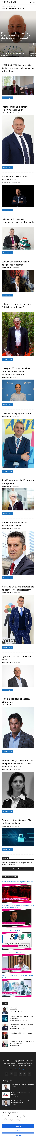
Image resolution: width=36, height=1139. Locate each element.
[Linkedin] (15, 1074)
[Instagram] (11, 1073)
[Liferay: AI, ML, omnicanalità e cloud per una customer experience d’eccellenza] (18, 390)
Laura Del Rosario (6, 182)
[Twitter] (24, 1074)
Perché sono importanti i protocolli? (11, 930)
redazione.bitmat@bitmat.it (21, 1069)
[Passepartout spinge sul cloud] (18, 443)
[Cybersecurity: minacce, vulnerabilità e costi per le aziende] (18, 238)
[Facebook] (6, 1074)
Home (3, 6)
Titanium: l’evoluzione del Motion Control (13, 953)
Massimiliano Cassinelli (7, 40)
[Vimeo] (29, 1074)
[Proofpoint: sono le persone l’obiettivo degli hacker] (18, 139)
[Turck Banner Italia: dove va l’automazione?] (6, 1087)
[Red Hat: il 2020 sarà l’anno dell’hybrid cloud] (18, 196)
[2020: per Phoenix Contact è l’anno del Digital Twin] (14, 54)
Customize (18, 1130)
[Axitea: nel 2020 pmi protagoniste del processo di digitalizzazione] (18, 619)
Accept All (18, 1126)
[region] (18, 1124)
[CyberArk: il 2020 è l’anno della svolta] (18, 676)
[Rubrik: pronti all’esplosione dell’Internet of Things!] (18, 553)
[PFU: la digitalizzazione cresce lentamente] (18, 727)
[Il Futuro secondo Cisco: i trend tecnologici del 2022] (6, 1095)
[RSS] (20, 1074)
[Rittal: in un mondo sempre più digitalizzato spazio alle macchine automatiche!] (18, 85)
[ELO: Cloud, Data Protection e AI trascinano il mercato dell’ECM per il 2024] (6, 1103)
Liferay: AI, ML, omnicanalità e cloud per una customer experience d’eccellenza (16, 371)
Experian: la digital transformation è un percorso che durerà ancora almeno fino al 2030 (18, 763)
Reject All (18, 1135)
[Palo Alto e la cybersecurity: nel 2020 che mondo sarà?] (18, 334)
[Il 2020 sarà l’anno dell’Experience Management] (18, 499)
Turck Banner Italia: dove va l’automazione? (22, 1084)
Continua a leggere (7, 98)
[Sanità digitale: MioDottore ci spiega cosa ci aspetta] (18, 281)
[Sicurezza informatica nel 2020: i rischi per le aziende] (18, 837)
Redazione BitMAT (6, 73)
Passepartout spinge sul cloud (16, 413)
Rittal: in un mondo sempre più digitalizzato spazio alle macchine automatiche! (18, 68)
